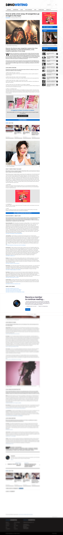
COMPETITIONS (41, 9)
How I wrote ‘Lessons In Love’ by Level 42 (12, 288)
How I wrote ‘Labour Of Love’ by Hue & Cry (12, 263)
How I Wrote (45, 44)
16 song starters (22, 119)
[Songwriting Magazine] (22, 4)
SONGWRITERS (15, 9)
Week (47, 50)
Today (44, 50)
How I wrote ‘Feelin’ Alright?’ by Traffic (12, 277)
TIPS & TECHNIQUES (28, 9)
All (53, 50)
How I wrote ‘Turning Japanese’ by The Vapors (13, 269)
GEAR (35, 9)
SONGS (21, 9)
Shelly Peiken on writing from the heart (22, 213)
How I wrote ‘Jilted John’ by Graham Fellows (13, 283)
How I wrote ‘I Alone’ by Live (10, 255)
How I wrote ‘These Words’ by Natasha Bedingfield (14, 233)
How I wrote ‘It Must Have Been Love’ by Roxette (13, 289)
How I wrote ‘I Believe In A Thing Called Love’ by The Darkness (16, 245)
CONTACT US (48, 9)
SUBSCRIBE (9, 9)
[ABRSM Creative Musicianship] (49, 24)
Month (50, 50)
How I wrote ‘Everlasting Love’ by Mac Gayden (13, 290)
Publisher (8, 17)
